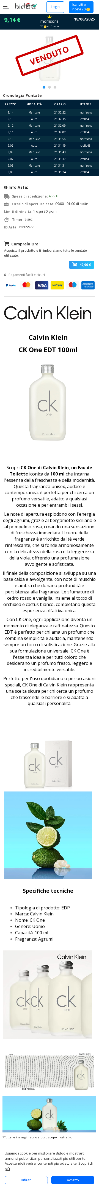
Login (55, 6)
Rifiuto (26, 1180)
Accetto (73, 1180)
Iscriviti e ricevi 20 (79, 7)
